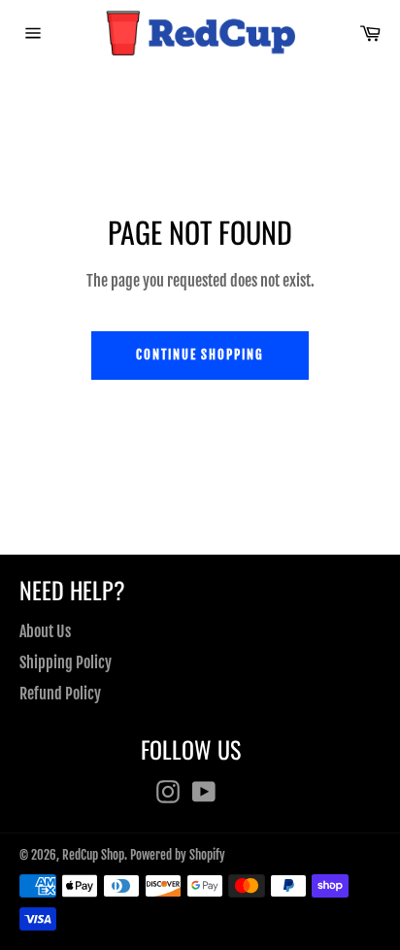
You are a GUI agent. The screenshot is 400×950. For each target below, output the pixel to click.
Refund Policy (60, 693)
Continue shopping (200, 354)
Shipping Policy (65, 662)
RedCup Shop (93, 855)
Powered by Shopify (177, 855)
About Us (45, 631)
